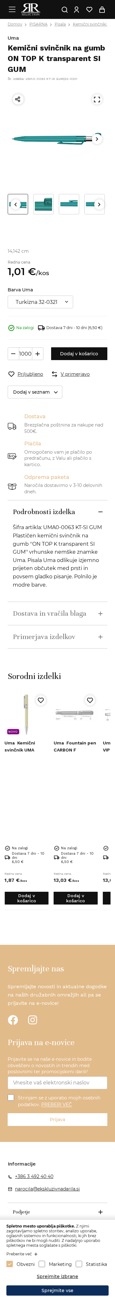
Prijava (57, 1119)
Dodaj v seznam (31, 392)
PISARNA (38, 24)
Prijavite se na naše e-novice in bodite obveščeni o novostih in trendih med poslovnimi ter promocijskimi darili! (50, 1065)
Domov (15, 24)
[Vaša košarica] (102, 9)
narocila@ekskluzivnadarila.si (47, 1189)
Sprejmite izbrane (57, 1276)
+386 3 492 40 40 (34, 1176)
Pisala (60, 24)
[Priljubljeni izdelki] (89, 9)
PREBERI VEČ (56, 1105)
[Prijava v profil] (77, 9)
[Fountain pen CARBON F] (76, 715)
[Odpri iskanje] (65, 9)
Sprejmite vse (57, 1290)
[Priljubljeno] (41, 700)
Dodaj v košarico (79, 354)
